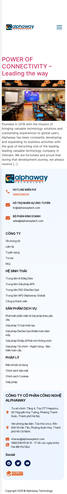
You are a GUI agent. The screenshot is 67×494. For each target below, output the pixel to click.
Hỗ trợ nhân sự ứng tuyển (31, 202)
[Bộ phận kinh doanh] (8, 218)
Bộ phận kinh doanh (27, 216)
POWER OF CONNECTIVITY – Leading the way (27, 66)
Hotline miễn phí (24, 189)
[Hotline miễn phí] (8, 191)
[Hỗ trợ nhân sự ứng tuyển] (8, 205)
